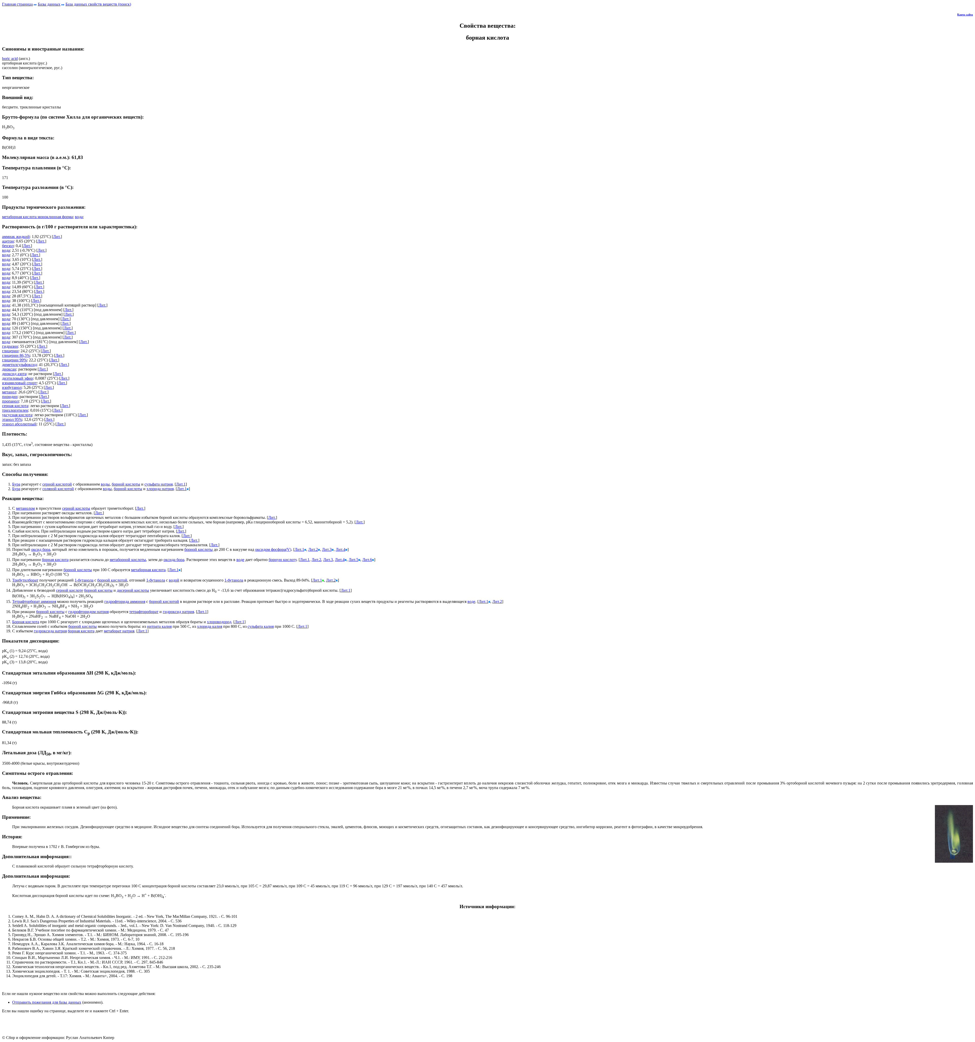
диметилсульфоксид (19, 364)
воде (240, 559)
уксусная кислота (17, 415)
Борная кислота (25, 622)
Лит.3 (327, 549)
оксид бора (40, 549)
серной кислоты (76, 508)
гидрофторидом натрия (88, 612)
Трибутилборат (25, 580)
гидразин (10, 346)
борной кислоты (126, 484)
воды (105, 484)
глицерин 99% (14, 360)
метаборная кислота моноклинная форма (37, 217)
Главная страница (17, 4)
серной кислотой (57, 484)
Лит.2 (313, 549)
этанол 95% (12, 419)
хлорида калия (209, 626)
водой (174, 580)
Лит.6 (367, 559)
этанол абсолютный (19, 424)
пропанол (10, 401)
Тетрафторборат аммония (34, 601)
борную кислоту (283, 559)
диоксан (9, 369)
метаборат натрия (119, 631)
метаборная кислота (148, 570)
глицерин (10, 351)
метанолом (25, 508)
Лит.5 (353, 559)
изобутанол (12, 387)
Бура (16, 484)
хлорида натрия (160, 489)
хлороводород (219, 622)
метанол (9, 392)
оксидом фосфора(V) (273, 549)
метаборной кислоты (128, 559)
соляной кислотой (58, 489)
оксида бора (174, 559)
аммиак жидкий (16, 236)
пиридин (10, 396)
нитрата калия (159, 626)
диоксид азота (14, 374)
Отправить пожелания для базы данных (46, 1002)
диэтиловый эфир (17, 378)
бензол (8, 246)
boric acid (10, 58)
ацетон (8, 241)
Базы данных (49, 4)
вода (79, 217)
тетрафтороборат (143, 612)
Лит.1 (181, 484)
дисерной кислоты (133, 590)
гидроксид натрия (178, 612)
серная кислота (15, 406)
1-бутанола (84, 580)
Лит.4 (340, 549)
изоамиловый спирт (19, 383)
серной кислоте (69, 590)
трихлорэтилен (15, 410)
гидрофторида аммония (124, 601)
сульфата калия (261, 626)
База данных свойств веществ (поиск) (98, 4)
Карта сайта (965, 14)
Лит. (57, 236)
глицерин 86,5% (16, 355)
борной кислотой (112, 580)
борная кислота (55, 559)
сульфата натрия (158, 484)
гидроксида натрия (50, 631)
